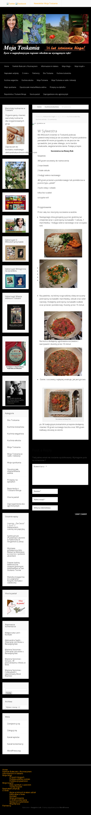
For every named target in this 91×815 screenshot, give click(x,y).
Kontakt (8, 634)
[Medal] (15, 369)
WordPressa (64, 807)
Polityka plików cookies (19, 779)
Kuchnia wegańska (15, 433)
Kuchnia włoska (41, 119)
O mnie (5, 790)
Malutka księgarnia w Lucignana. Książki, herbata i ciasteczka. (15, 580)
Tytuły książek (15, 786)
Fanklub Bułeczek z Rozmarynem (17, 771)
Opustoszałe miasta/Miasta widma (13, 471)
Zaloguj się (12, 730)
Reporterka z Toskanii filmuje (14, 489)
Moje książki (7, 783)
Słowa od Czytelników (19, 802)
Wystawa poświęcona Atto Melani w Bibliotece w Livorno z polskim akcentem (16, 552)
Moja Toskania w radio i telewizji (14, 455)
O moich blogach (16, 777)
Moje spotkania (14, 462)
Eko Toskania (13, 420)
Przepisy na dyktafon (12, 481)
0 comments (52, 119)
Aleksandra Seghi (49, 116)
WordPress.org (14, 750)
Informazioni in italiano (12, 773)
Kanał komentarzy (15, 744)
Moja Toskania (13, 447)
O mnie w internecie (18, 800)
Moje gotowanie (16, 798)
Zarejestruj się (13, 723)
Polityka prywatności (18, 781)
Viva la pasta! (13, 497)
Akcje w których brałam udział (22, 792)
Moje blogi (7, 775)
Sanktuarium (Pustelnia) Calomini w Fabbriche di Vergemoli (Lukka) (16, 539)
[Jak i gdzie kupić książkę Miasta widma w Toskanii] (15, 317)
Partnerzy (6, 805)
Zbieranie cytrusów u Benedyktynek (14, 643)
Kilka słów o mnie (17, 794)
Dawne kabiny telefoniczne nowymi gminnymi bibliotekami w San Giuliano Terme (15, 566)
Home (39, 107)
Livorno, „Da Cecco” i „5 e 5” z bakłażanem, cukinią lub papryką (16, 526)
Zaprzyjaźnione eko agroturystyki (16, 505)
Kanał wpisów (13, 737)
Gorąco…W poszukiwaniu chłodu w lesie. (15, 663)
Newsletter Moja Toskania (45, 3)
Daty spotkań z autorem (20, 784)
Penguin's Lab (36, 807)
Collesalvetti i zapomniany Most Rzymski (13, 674)
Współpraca (14, 803)
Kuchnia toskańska (52, 107)
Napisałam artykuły (11, 788)
